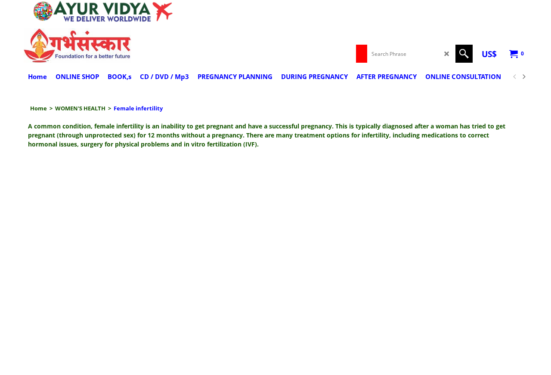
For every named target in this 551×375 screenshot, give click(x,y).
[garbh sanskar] (99, 45)
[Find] (464, 54)
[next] (523, 77)
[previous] (515, 77)
